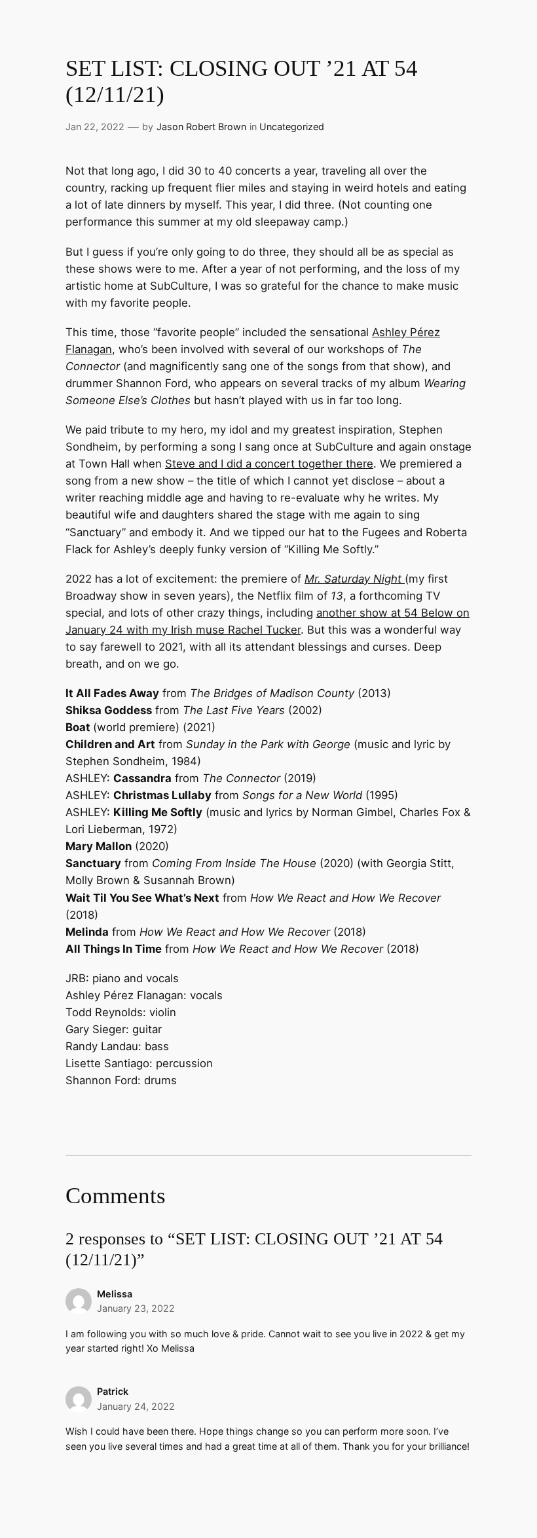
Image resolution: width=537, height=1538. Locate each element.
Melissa (114, 1293)
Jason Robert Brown (201, 126)
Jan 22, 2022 (94, 126)
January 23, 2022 (136, 1308)
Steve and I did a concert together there (269, 463)
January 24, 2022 (136, 1406)
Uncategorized (291, 126)
